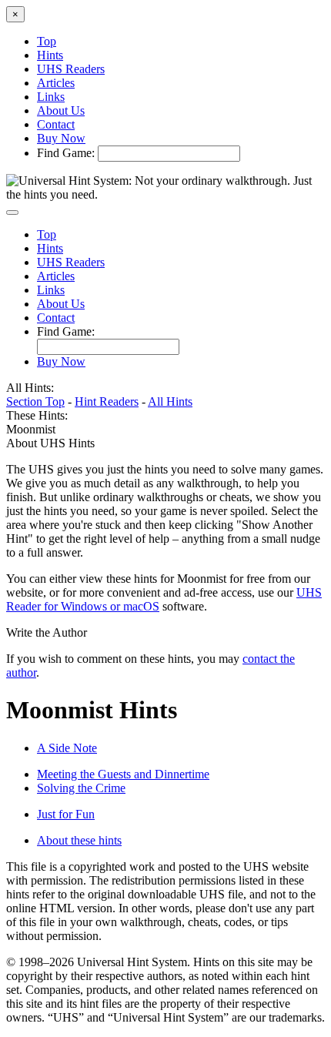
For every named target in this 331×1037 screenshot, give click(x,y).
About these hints (79, 840)
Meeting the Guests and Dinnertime (123, 774)
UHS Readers (71, 68)
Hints (50, 55)
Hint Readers (107, 401)
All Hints (170, 401)
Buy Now (61, 138)
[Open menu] (12, 212)
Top (46, 41)
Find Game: (66, 152)
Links (51, 96)
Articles (56, 82)
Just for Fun (66, 814)
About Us (61, 110)
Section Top (35, 401)
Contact (56, 124)
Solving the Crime (81, 787)
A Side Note (67, 747)
